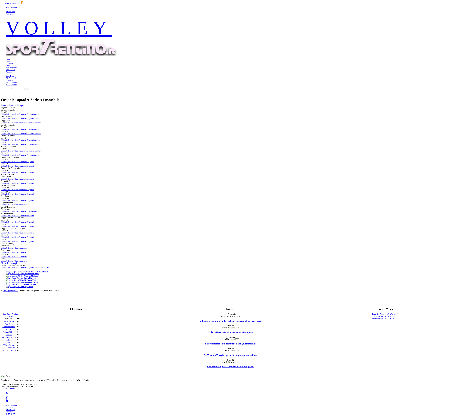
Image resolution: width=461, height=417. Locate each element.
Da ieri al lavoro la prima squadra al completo (230, 332)
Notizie (8, 61)
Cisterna (9, 335)
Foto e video (10, 70)
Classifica (18, 114)
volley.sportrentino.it (12, 3)
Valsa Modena (8, 345)
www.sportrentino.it (10, 291)
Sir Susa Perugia (9, 327)
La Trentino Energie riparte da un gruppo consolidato (230, 355)
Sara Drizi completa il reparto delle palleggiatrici (230, 366)
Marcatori (37, 114)
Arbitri (43, 267)
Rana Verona (9, 321)
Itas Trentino (8, 342)
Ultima (3, 114)
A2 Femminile (11, 78)
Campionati (10, 63)
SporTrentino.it (11, 7)
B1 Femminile (11, 82)
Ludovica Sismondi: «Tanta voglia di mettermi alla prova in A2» (230, 321)
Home (8, 59)
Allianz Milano (8, 332)
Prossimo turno (11, 68)
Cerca (48, 267)
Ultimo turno (10, 65)
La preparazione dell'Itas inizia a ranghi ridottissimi (230, 343)
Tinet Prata (9, 324)
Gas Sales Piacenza (8, 337)
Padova (9, 340)
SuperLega (10, 76)
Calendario (10, 114)
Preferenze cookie (8, 389)
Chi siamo (9, 10)
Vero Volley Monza (8, 350)
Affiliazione (10, 12)
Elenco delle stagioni (9, 263)
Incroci (24, 114)
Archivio (9, 72)
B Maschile (10, 80)
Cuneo (8, 329)
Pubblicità (9, 14)
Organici (30, 114)
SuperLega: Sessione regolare (10, 315)
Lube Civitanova (8, 348)
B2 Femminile (11, 85)
